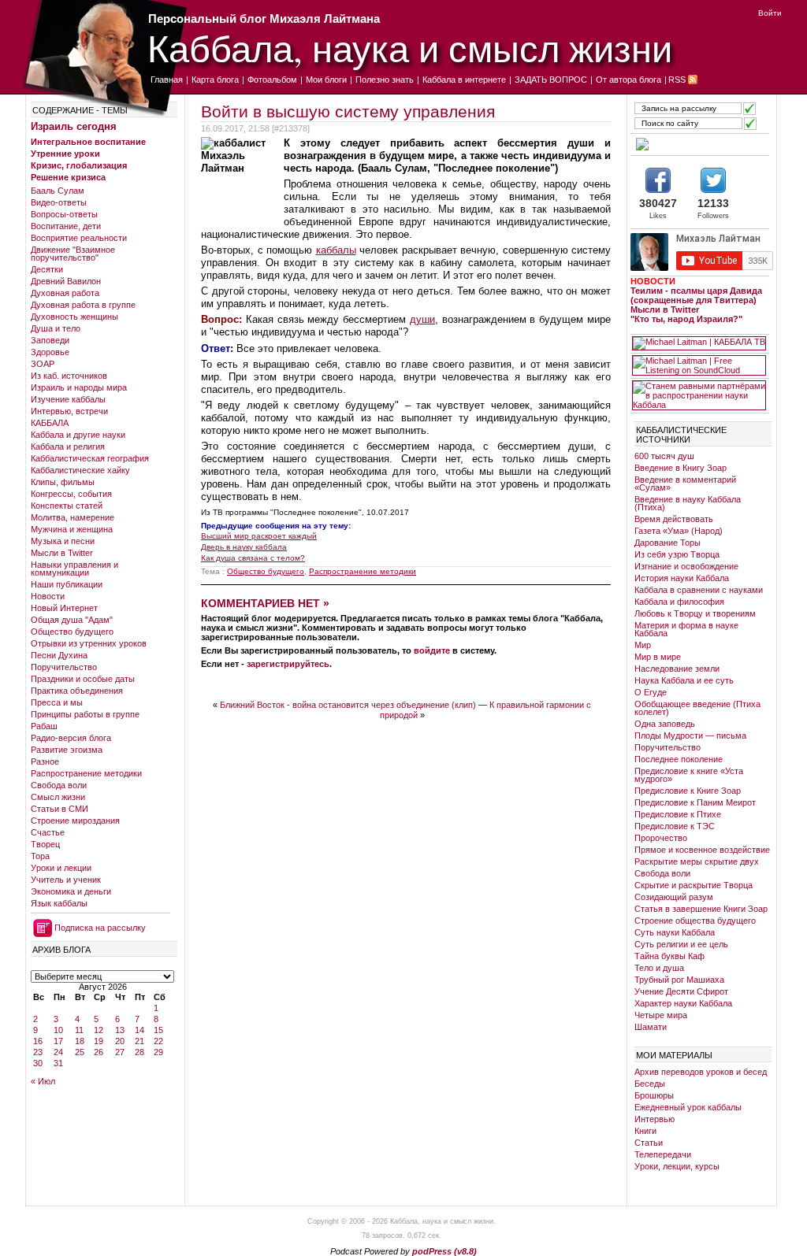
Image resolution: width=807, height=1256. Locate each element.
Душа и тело (55, 328)
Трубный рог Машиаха (679, 980)
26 (98, 1052)
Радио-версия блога (71, 738)
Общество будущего (72, 631)
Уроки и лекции (61, 868)
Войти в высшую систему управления (348, 111)
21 (139, 1041)
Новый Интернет (64, 608)
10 (58, 1030)
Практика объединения (77, 690)
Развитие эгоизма (66, 749)
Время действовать (673, 519)
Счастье (48, 832)
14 (139, 1030)
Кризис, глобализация (79, 165)
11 (79, 1030)
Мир (642, 645)
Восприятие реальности (79, 238)
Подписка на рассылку (100, 927)
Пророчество (660, 838)
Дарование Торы (667, 542)
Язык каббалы (59, 903)
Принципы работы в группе (85, 714)
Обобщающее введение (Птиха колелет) (697, 708)
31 (58, 1063)
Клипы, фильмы (63, 482)
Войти (770, 13)
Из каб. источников (69, 375)
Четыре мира (660, 1015)
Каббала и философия (679, 602)
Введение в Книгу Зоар (680, 468)
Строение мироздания (75, 820)
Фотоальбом (272, 79)
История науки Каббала (681, 578)
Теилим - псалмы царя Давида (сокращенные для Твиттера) (696, 295)
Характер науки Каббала (683, 1003)
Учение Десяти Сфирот (681, 991)
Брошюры (654, 1095)
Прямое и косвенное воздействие (702, 850)
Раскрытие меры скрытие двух (696, 861)
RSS (677, 79)
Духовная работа (65, 293)
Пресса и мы (57, 702)
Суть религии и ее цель (681, 944)
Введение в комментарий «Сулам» (685, 483)
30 (38, 1063)
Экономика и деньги (71, 891)
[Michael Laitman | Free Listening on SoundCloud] (699, 365)
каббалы (336, 250)
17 (58, 1041)
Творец (45, 844)
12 (98, 1030)
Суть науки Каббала (674, 932)
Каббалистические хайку (80, 470)
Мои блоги (326, 79)
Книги (645, 1131)
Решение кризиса (68, 177)
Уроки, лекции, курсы (677, 1166)
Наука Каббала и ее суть (684, 680)
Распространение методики (86, 773)
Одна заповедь (664, 724)
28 (139, 1052)
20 (120, 1041)
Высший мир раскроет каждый (259, 536)
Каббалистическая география (90, 458)
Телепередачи (662, 1154)
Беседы (649, 1083)
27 (120, 1052)
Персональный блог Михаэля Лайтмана (264, 18)
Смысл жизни (58, 797)
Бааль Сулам (57, 190)
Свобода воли (59, 785)
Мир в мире (657, 657)
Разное (45, 761)
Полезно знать (384, 79)
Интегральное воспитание (88, 141)
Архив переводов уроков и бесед (700, 1072)
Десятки (47, 269)
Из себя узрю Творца (677, 554)
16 (38, 1041)
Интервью (654, 1119)
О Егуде (650, 692)
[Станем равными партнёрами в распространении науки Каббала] (699, 395)
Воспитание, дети (66, 226)
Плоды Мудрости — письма (690, 735)
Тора (40, 856)
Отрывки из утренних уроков (89, 643)
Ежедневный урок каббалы (688, 1107)
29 (158, 1052)
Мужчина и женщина (72, 529)
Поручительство (64, 667)
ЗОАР (42, 364)
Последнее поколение (678, 759)
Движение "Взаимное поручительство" (73, 253)
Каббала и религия (68, 446)
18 (79, 1041)
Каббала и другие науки (78, 434)
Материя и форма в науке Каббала (686, 629)
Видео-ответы (59, 202)
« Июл (43, 1081)
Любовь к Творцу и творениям (695, 613)
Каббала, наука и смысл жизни (409, 47)
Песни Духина (59, 655)
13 (120, 1030)
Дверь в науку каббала (244, 547)
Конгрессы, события (71, 493)
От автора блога (628, 79)
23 (38, 1052)
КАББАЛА (50, 423)
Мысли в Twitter (62, 553)
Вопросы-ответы (64, 214)
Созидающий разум (673, 897)
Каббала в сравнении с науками (698, 590)
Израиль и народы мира (79, 387)
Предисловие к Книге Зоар (687, 791)
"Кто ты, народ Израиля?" (686, 319)
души (422, 319)
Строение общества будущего (695, 920)
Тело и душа (659, 968)
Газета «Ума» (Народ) (678, 531)
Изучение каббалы (68, 399)
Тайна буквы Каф (669, 956)
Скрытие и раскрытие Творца (693, 885)
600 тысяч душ (664, 456)
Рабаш (44, 726)
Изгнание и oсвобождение (686, 566)
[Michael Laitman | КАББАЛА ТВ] (699, 343)
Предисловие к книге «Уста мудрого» (688, 775)
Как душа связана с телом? (253, 558)
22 (158, 1041)
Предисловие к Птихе (677, 814)
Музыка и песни (63, 541)
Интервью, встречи (69, 411)
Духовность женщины (74, 316)
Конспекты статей (66, 505)
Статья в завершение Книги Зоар (701, 909)
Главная (167, 79)
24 (58, 1052)
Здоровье (50, 352)
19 (98, 1041)
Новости (48, 596)
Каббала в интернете (464, 79)
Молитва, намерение (72, 517)
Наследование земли (677, 668)
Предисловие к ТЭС (674, 826)
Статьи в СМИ (59, 808)
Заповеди (50, 340)
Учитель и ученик (66, 879)
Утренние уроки (65, 153)
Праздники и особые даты (83, 679)
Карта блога (215, 79)
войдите (432, 650)
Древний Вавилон (66, 281)
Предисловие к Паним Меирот (695, 802)
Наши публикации (66, 584)
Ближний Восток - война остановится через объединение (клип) (348, 705)
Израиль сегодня (74, 126)
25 (79, 1052)
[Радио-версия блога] (699, 144)
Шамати (650, 1027)
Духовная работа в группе (83, 304)
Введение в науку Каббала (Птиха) (687, 503)
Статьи (648, 1143)
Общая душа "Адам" (72, 619)
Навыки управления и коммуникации (74, 568)
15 (158, 1030)
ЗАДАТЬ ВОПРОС (551, 79)
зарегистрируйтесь (288, 664)
